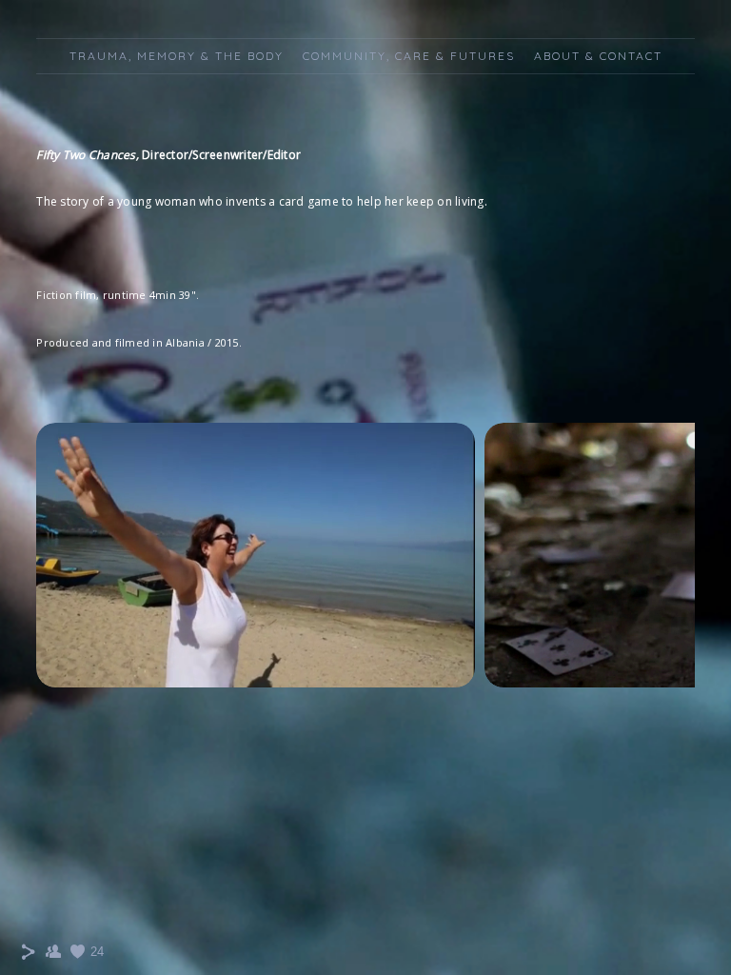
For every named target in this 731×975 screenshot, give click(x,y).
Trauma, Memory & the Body (176, 56)
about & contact (598, 56)
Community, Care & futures (409, 56)
